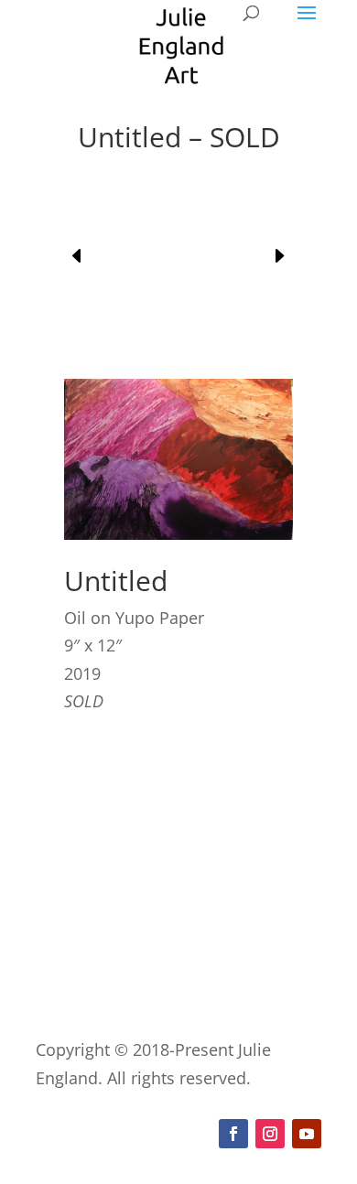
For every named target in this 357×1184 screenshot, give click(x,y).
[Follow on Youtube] (306, 1133)
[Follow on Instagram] (270, 1133)
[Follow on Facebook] (233, 1133)
